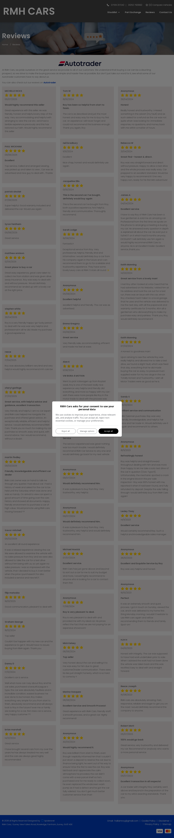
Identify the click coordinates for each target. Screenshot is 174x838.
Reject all (66, 431)
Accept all (108, 431)
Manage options (87, 431)
